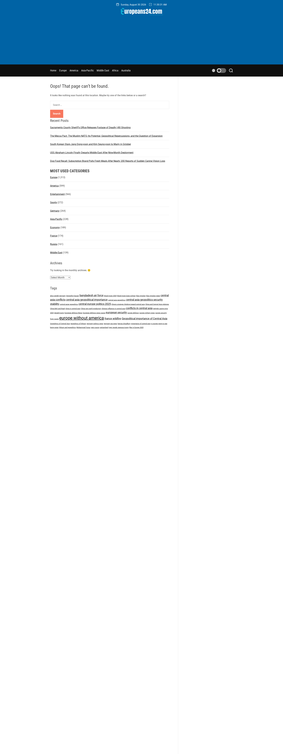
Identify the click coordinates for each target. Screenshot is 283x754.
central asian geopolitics (69, 304)
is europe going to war (159, 324)
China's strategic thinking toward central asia (128, 304)
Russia (53, 244)
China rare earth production (91, 309)
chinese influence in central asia (113, 309)
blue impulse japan (153, 296)
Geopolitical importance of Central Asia (144, 318)
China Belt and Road (57, 309)
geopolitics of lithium (78, 324)
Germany (55, 210)
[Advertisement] (141, 42)
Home (53, 70)
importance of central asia (140, 324)
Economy (55, 227)
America (74, 70)
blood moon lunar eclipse (126, 296)
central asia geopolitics (116, 300)
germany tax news (110, 324)
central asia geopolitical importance (87, 299)
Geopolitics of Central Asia (60, 324)
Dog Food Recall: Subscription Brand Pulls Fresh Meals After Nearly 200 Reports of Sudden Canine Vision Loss (107, 160)
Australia (126, 70)
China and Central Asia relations (157, 304)
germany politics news (95, 324)
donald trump (59, 313)
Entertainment (57, 194)
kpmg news (54, 327)
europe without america (81, 318)
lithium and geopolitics (67, 327)
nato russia (95, 327)
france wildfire (113, 318)
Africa (115, 70)
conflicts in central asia (139, 308)
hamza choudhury (124, 324)
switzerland (104, 327)
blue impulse (141, 296)
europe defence (133, 313)
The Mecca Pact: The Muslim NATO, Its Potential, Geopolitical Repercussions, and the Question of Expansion (106, 135)
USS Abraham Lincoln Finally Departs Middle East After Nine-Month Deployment (91, 152)
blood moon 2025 (110, 296)
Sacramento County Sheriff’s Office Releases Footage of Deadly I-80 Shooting (90, 127)
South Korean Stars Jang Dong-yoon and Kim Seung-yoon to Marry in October (90, 144)
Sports (53, 202)
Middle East (103, 70)
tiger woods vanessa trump (119, 327)
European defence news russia (94, 313)
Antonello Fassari (72, 296)
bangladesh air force (91, 295)
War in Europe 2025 (136, 327)
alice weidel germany (58, 296)
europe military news (147, 313)
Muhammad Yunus (83, 327)
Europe (63, 70)
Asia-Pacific (87, 70)
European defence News (73, 313)
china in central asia (72, 309)
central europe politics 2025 (95, 303)
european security (116, 312)
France (53, 235)
